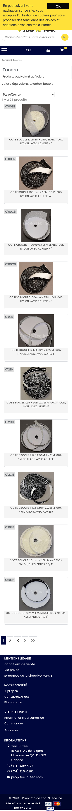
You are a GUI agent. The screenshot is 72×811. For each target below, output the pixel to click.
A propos (11, 691)
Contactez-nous (17, 697)
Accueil (6, 60)
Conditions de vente (19, 664)
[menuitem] (63, 51)
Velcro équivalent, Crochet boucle (27, 84)
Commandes (14, 723)
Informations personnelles (24, 718)
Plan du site (13, 702)
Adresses (11, 730)
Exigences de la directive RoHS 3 (28, 675)
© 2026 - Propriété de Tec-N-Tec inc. (36, 798)
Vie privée (11, 670)
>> (33, 640)
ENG (28, 50)
